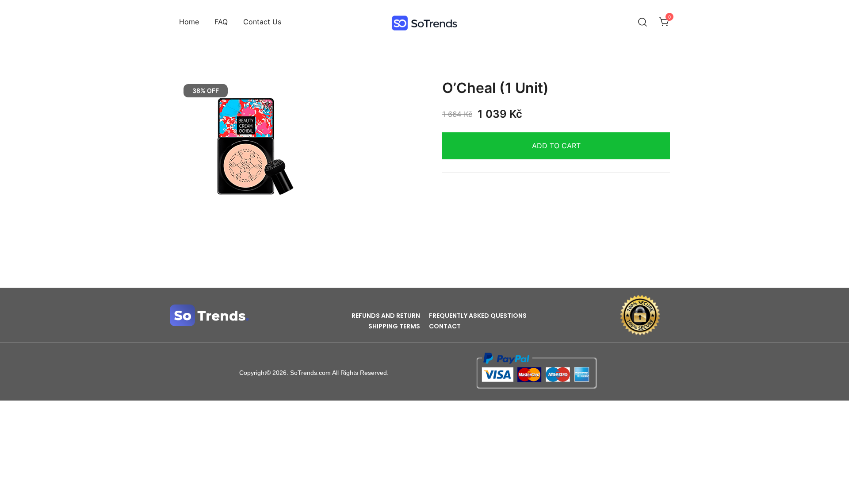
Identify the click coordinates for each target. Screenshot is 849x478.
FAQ (221, 21)
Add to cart (556, 145)
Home (189, 21)
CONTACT (445, 326)
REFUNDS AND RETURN (386, 315)
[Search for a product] (642, 22)
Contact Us (262, 21)
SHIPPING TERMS (394, 326)
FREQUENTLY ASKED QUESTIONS (478, 315)
